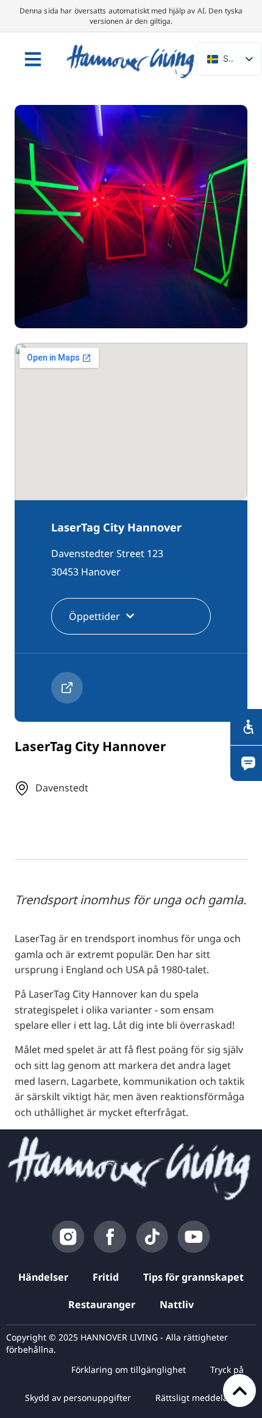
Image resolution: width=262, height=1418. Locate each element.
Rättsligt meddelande (199, 1397)
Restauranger (101, 1304)
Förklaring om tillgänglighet (128, 1369)
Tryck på (227, 1369)
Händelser (43, 1277)
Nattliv (177, 1304)
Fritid (106, 1277)
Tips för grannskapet (193, 1277)
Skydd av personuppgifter (78, 1397)
